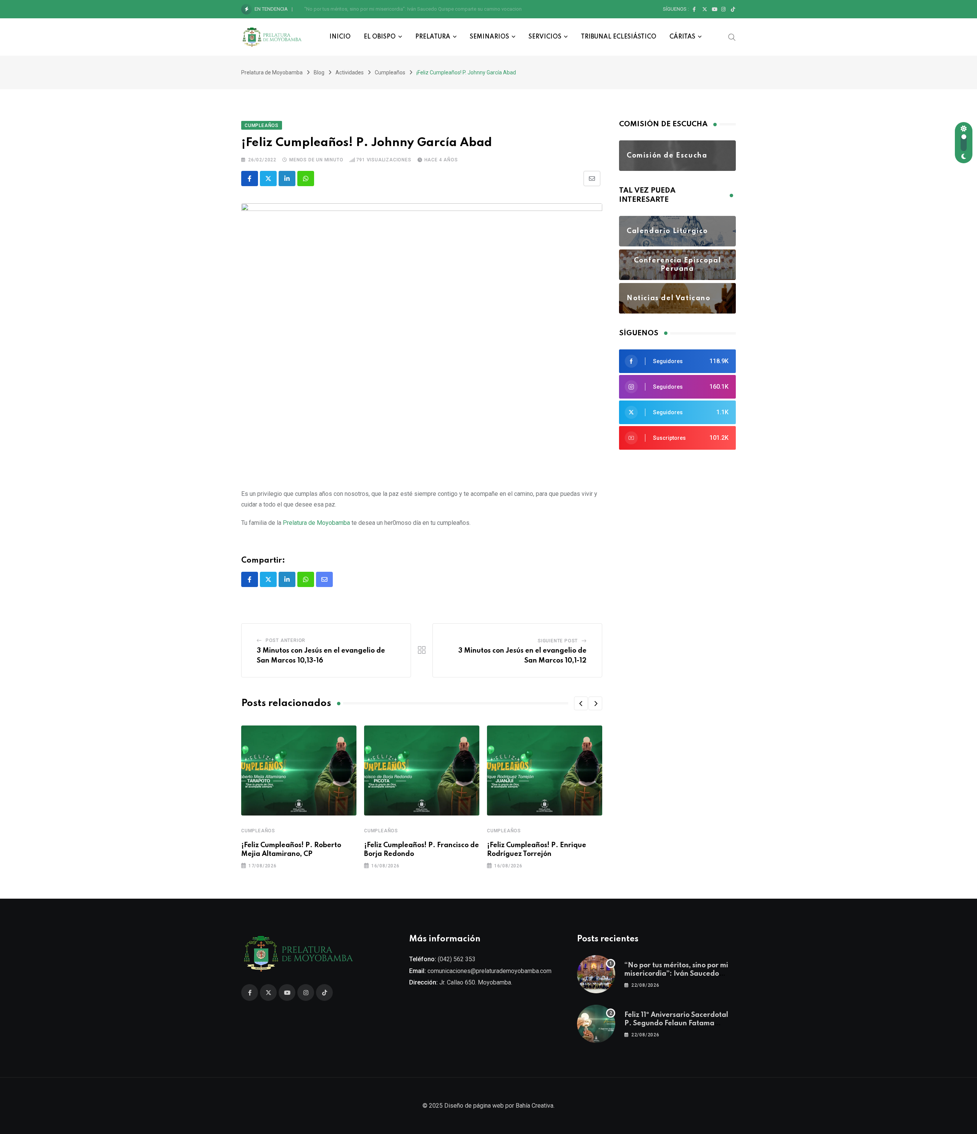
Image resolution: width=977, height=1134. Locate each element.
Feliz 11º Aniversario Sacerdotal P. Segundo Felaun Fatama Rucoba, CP (381, 9)
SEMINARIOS (489, 37)
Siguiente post (558, 640)
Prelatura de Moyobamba (316, 522)
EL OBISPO (380, 37)
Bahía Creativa (534, 1105)
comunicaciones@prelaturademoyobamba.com (489, 971)
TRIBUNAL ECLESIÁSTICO (618, 37)
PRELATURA (432, 37)
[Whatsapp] (305, 178)
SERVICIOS (545, 37)
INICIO (340, 37)
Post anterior (285, 640)
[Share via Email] (592, 178)
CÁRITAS (682, 37)
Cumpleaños (258, 830)
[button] (581, 703)
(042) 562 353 (457, 959)
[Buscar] (732, 36)
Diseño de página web (474, 1105)
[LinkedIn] (287, 178)
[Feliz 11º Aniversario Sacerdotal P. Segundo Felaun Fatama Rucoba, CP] (596, 1024)
